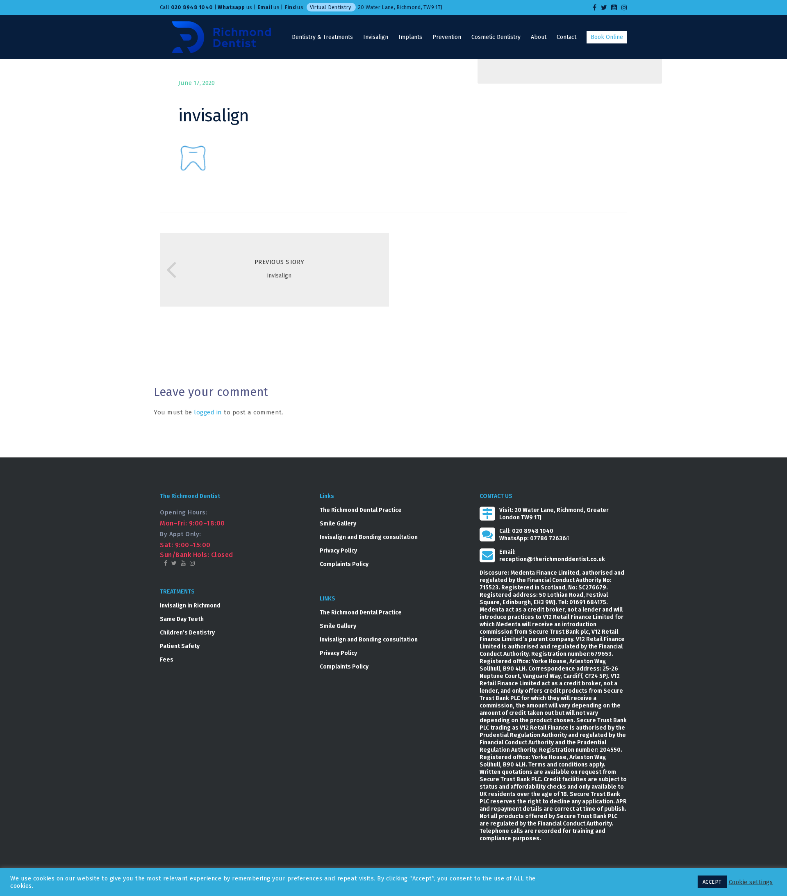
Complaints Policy (344, 564)
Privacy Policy (338, 550)
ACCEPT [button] (712, 882)
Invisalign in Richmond (190, 605)
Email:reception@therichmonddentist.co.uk (552, 555)
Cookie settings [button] (751, 882)
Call (186, 7)
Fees (166, 659)
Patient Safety (180, 646)
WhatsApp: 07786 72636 (532, 538)
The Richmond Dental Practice (361, 510)
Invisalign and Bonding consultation (369, 537)
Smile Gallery (338, 523)
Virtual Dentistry (330, 7)
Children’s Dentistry (187, 632)
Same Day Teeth (182, 619)
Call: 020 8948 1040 (526, 531)
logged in (208, 412)
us (235, 7)
